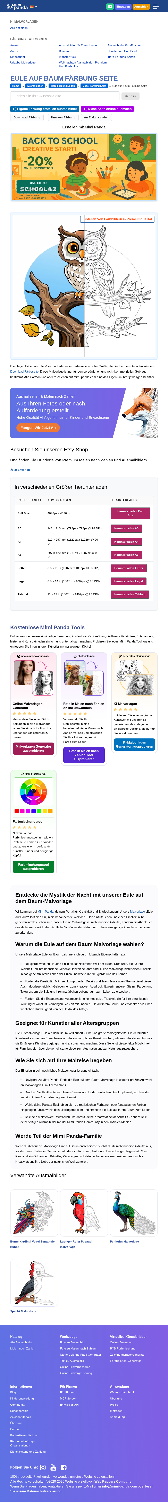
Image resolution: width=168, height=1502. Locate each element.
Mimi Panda (45, 911)
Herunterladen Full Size (130, 513)
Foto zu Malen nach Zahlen (78, 1348)
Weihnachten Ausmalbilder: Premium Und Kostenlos (83, 64)
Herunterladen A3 (126, 554)
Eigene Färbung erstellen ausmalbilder (47, 109)
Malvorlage (137, 911)
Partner (15, 1429)
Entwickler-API (69, 1404)
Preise (114, 1404)
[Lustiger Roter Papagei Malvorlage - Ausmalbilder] (84, 1213)
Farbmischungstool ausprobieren (33, 867)
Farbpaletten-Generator (125, 1360)
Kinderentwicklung (22, 1398)
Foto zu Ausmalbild (72, 1342)
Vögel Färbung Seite (94, 86)
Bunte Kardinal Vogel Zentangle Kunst (32, 1244)
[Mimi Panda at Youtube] (55, 1467)
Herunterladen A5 (126, 528)
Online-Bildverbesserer (75, 1366)
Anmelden (141, 6)
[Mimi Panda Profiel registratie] (84, 167)
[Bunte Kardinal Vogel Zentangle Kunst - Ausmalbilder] (34, 1213)
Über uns (16, 1423)
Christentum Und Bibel (122, 51)
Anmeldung (117, 1416)
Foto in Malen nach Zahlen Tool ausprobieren (84, 755)
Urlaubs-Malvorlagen (23, 62)
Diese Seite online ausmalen (110, 109)
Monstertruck (67, 56)
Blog (13, 1392)
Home (15, 86)
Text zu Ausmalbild (72, 1360)
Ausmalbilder (35, 86)
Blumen (64, 51)
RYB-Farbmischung (122, 1348)
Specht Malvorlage (23, 1311)
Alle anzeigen (19, 27)
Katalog (16, 1336)
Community (17, 1404)
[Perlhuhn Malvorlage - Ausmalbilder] (134, 1213)
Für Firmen (68, 1386)
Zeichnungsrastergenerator (127, 1354)
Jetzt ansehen (20, 469)
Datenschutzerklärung (44, 1491)
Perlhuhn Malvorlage (124, 1241)
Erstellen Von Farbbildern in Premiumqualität (117, 219)
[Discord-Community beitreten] (110, 6)
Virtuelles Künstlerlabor (128, 1336)
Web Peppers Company (112, 1481)
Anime (14, 45)
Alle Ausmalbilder (21, 1342)
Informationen (21, 1386)
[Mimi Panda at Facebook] (64, 1467)
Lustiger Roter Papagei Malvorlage (76, 1244)
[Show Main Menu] (156, 6)
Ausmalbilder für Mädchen (125, 45)
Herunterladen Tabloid (129, 594)
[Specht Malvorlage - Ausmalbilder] (34, 1282)
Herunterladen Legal (128, 581)
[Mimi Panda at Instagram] (44, 1467)
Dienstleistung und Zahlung (28, 1451)
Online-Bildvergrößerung (76, 1373)
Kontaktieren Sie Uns (23, 1435)
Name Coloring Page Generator (80, 1354)
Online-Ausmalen (121, 1342)
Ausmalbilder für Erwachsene (78, 45)
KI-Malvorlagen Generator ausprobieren (134, 744)
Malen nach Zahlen (22, 1348)
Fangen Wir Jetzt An (38, 428)
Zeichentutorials (20, 1416)
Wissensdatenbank (122, 1392)
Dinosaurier (17, 56)
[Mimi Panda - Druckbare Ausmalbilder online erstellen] (17, 7)
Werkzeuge (68, 1336)
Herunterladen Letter (128, 568)
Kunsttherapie (19, 1410)
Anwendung (119, 1386)
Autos (14, 51)
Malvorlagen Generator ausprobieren (33, 748)
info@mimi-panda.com (119, 1486)
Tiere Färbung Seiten (121, 56)
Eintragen (123, 6)
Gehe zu (130, 96)
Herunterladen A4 (126, 541)
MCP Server (68, 1398)
